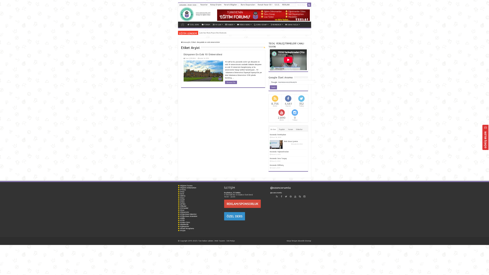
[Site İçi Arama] (309, 5)
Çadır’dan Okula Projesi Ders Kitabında (212, 33)
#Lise (182, 210)
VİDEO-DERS (245, 24)
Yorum (290, 129)
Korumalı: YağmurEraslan (279, 152)
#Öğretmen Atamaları (188, 216)
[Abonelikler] (264, 47)
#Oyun (182, 230)
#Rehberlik (184, 224)
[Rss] (277, 197)
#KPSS (182, 196)
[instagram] (304, 197)
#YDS (182, 202)
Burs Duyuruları (248, 5)
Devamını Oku (231, 82)
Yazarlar (204, 5)
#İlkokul (183, 206)
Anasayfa (186, 42)
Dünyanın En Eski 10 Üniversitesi (203, 54)
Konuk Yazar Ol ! (265, 5)
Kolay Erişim (215, 5)
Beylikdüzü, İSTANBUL (232, 193)
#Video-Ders (185, 222)
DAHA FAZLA (293, 24)
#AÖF (182, 200)
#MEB (182, 218)
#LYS (182, 194)
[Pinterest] (291, 197)
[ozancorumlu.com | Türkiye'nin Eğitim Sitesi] (195, 13)
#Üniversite (184, 212)
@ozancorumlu (280, 187)
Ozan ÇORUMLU (190, 58)
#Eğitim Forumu (186, 186)
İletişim (294, 241)
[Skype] (300, 197)
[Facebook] (281, 197)
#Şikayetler (184, 226)
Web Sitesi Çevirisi (291, 141)
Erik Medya (231, 241)
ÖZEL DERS (194, 24)
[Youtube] (295, 197)
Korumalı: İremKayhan (278, 135)
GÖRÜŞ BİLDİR (485, 139)
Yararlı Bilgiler (230, 5)
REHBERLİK (277, 24)
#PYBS (182, 204)
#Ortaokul (184, 208)
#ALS (182, 198)
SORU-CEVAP (261, 24)
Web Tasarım (220, 241)
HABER (230, 24)
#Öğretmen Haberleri (188, 214)
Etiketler (299, 129)
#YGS (182, 192)
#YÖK (182, 220)
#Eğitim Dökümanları (188, 188)
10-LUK (218, 24)
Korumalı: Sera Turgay (278, 158)
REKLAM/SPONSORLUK (242, 204)
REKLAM (285, 5)
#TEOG (183, 190)
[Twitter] (286, 197)
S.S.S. (277, 5)
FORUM (207, 24)
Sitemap (308, 241)
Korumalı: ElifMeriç (277, 165)
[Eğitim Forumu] (263, 15)
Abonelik (301, 241)
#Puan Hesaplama (187, 228)
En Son (273, 129)
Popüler (282, 129)
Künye (289, 241)
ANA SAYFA (182, 24)
